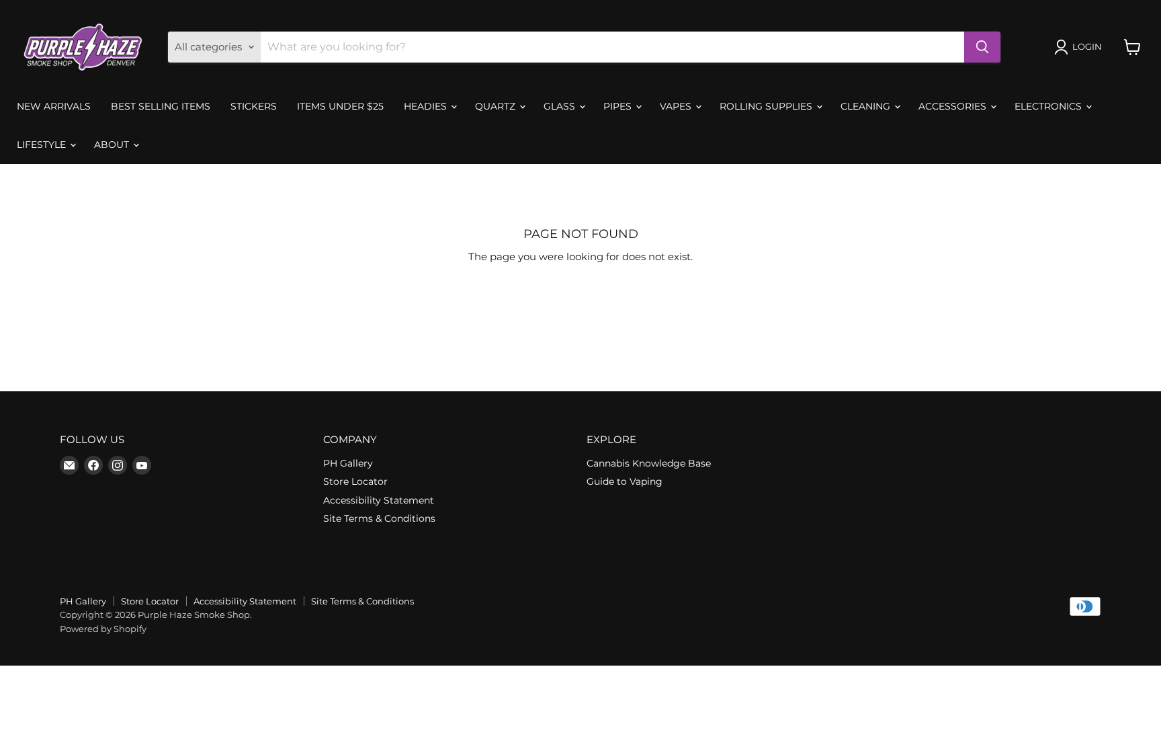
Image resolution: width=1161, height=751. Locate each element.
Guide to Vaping (624, 481)
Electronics (1049, 106)
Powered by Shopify (103, 628)
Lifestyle (43, 145)
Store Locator (355, 481)
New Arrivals (54, 106)
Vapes (677, 106)
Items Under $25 (340, 106)
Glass (561, 106)
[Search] (982, 47)
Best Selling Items (160, 106)
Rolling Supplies (767, 106)
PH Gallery (348, 463)
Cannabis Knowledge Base (649, 463)
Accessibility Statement (378, 500)
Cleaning (867, 106)
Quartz (496, 106)
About (113, 145)
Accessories (953, 106)
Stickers (253, 106)
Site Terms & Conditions (379, 518)
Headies (426, 106)
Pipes (618, 106)
